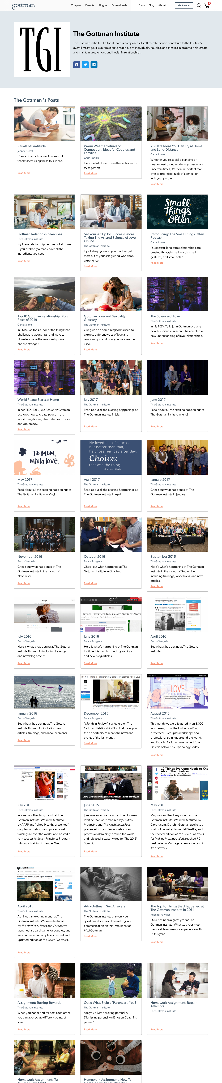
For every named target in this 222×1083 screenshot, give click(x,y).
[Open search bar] (198, 6)
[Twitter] (85, 64)
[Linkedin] (94, 64)
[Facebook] (76, 64)
